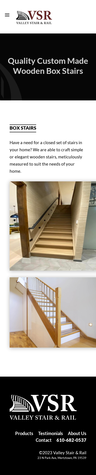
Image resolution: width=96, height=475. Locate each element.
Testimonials (50, 434)
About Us (77, 434)
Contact (44, 440)
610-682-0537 (71, 440)
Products (24, 434)
